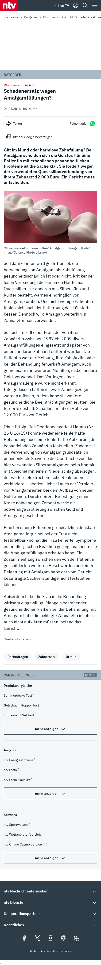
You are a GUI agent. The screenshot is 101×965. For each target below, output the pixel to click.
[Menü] (94, 5)
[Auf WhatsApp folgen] (92, 123)
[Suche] (85, 5)
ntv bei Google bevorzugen (33, 137)
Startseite (11, 17)
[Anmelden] (75, 5)
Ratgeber (30, 17)
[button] (50, 223)
